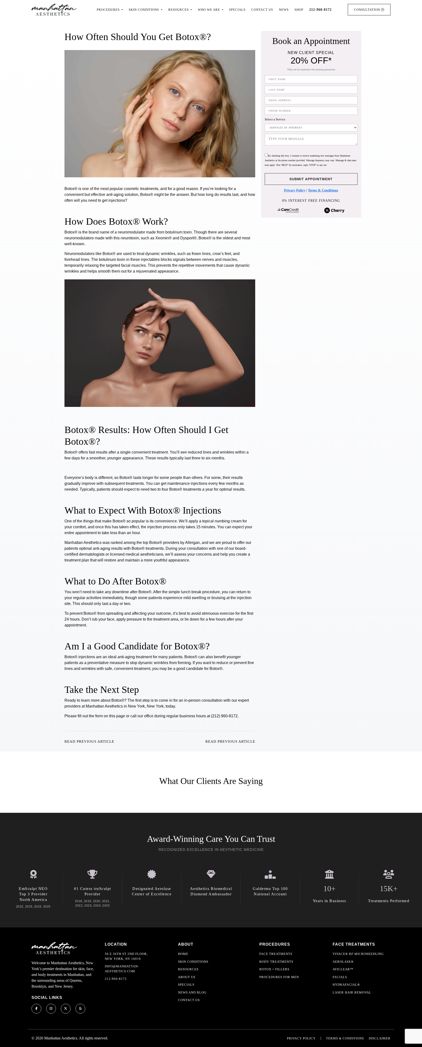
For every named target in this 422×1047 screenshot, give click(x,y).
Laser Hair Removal (352, 992)
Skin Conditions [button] (144, 9)
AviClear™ (343, 969)
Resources (188, 969)
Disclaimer (379, 1038)
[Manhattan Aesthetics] (54, 9)
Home (183, 954)
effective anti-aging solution (114, 194)
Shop (299, 9)
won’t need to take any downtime (100, 592)
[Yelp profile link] (80, 1009)
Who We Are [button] (209, 9)
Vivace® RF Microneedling (358, 954)
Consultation (367, 9)
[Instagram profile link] (51, 1009)
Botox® (119, 521)
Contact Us (262, 9)
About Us (186, 977)
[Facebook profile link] (36, 1009)
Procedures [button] (109, 9)
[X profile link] (66, 1009)
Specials (237, 9)
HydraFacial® (346, 984)
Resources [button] (179, 9)
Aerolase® (343, 961)
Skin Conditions (193, 961)
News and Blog (192, 992)
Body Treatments (276, 961)
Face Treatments (275, 954)
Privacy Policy (294, 190)
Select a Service (275, 119)
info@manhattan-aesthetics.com (122, 968)
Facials (340, 977)
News (284, 9)
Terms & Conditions (323, 190)
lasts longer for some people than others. (168, 478)
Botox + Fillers (274, 969)
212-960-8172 (116, 979)
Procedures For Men (279, 977)
